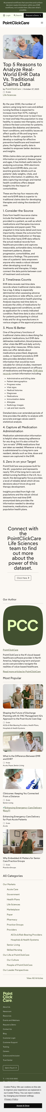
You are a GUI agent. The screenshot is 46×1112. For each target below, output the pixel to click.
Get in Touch (10, 1068)
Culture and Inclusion (11, 1056)
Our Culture (13, 960)
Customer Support (10, 1042)
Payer (10, 914)
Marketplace (13, 909)
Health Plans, (33, 725)
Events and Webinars (11, 1020)
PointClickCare (13, 89)
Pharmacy (12, 919)
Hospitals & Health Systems (14, 728)
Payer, (11, 765)
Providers (12, 929)
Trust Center (8, 1060)
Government (13, 894)
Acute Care (12, 889)
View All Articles (35, 978)
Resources (7, 1016)
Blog (5, 1033)
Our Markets (9, 884)
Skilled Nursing (14, 949)
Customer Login (9, 1038)
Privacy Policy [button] (11, 1099)
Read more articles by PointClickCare (22, 671)
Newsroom (7, 1011)
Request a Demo (9, 1025)
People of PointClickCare (19, 965)
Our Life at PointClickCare (16, 954)
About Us (6, 1007)
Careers (6, 1051)
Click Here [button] (22, 578)
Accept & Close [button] (23, 1106)
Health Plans (13, 899)
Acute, (5, 765)
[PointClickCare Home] (16, 22)
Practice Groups (9, 867)
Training (6, 1047)
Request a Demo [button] (32, 15)
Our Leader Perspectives (15, 970)
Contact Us (7, 1029)
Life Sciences (9, 95)
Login (8, 15)
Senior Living (19, 765)
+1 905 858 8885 (11, 1079)
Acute (5, 826)
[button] (42, 22)
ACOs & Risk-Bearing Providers (26, 934)
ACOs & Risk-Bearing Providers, (15, 725)
